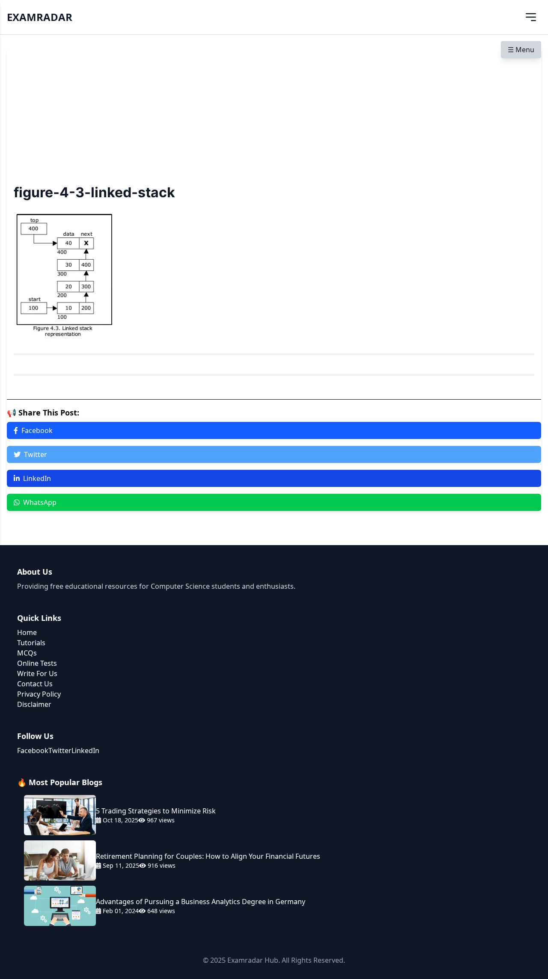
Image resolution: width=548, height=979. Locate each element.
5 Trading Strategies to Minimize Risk (156, 811)
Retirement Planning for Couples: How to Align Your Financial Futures (208, 856)
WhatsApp (40, 502)
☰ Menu (521, 49)
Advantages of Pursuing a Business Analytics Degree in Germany (200, 901)
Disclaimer (34, 704)
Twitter (35, 454)
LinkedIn (37, 478)
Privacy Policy (39, 694)
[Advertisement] (274, 119)
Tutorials (31, 642)
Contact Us (35, 683)
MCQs (27, 653)
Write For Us (37, 673)
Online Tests (37, 663)
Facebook (37, 430)
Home (27, 632)
